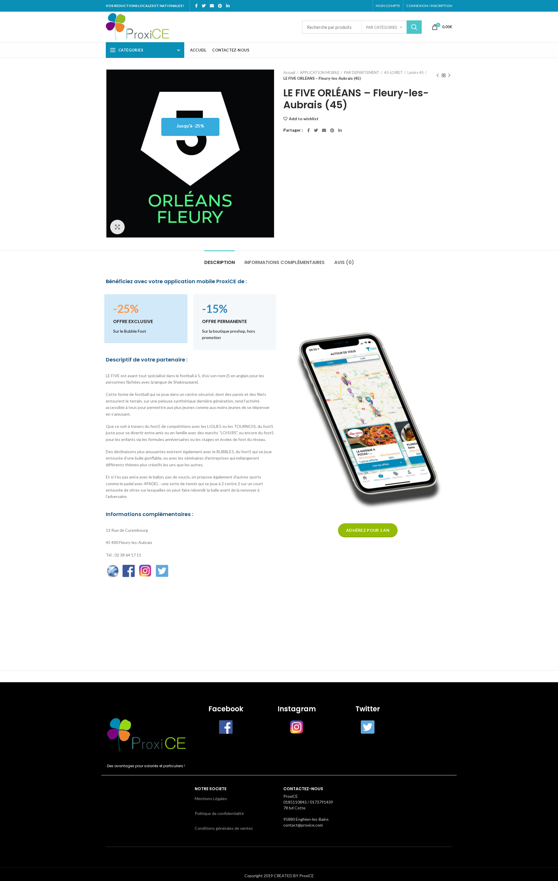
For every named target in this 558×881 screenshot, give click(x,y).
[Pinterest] (220, 6)
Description (219, 262)
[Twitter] (204, 6)
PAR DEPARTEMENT (361, 72)
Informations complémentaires (284, 262)
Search (414, 27)
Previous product (438, 75)
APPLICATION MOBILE (319, 72)
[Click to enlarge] (117, 227)
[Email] (212, 6)
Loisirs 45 (415, 72)
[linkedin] (228, 6)
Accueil (289, 72)
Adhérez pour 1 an (367, 530)
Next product (449, 75)
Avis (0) (344, 262)
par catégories (381, 27)
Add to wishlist (304, 119)
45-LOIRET (393, 72)
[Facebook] (196, 6)
